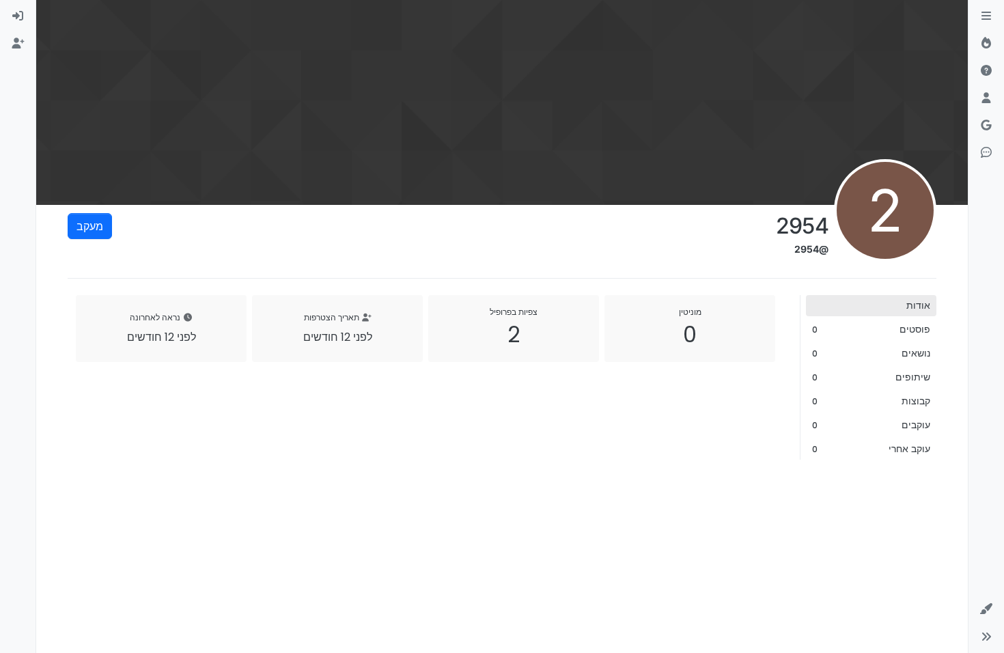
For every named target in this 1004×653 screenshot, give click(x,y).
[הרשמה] (17, 44)
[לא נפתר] (986, 71)
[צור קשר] (986, 153)
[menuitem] (17, 16)
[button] (986, 609)
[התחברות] (17, 16)
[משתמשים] (986, 98)
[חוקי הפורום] (986, 16)
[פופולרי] (986, 44)
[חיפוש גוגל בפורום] (986, 126)
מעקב (89, 226)
